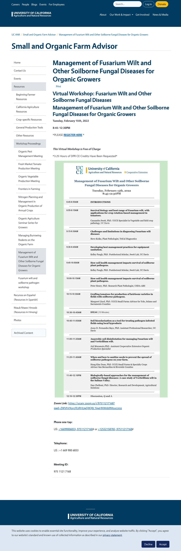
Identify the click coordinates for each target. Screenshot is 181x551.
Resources (19, 86)
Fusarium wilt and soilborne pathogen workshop (28, 282)
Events (43, 4)
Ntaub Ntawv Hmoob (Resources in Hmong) (26, 310)
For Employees (56, 4)
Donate (162, 4)
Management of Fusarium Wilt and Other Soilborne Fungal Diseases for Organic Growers (31, 261)
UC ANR (16, 34)
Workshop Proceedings (28, 143)
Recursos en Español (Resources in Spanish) (26, 297)
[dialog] (90, 538)
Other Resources (25, 135)
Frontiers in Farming (29, 189)
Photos (17, 320)
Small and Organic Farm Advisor (39, 34)
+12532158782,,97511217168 (115, 429)
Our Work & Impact (120, 14)
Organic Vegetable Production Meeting (29, 179)
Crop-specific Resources (29, 119)
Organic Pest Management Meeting (30, 154)
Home (17, 62)
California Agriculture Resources (27, 109)
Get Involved (142, 14)
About (103, 14)
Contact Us (20, 70)
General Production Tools (29, 127)
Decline (148, 544)
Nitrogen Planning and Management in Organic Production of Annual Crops (30, 203)
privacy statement (112, 535)
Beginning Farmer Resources (25, 97)
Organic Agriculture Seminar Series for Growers (28, 223)
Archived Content (23, 332)
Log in (148, 4)
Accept (163, 544)
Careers (15, 4)
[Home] (31, 15)
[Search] (140, 4)
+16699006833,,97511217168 (76, 429)
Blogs (34, 4)
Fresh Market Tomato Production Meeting (29, 166)
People (25, 4)
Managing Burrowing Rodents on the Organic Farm (29, 240)
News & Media (160, 14)
